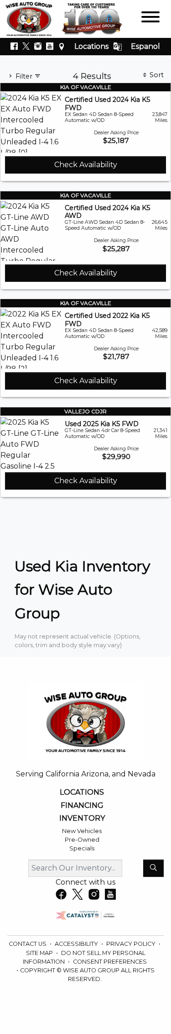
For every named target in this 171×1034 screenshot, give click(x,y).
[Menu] (150, 18)
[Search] (153, 868)
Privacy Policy (131, 943)
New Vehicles (82, 831)
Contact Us (28, 943)
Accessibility (77, 943)
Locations (91, 46)
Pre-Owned (82, 839)
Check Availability (85, 164)
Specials (81, 848)
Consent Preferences (110, 961)
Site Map (40, 953)
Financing (82, 806)
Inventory (82, 818)
